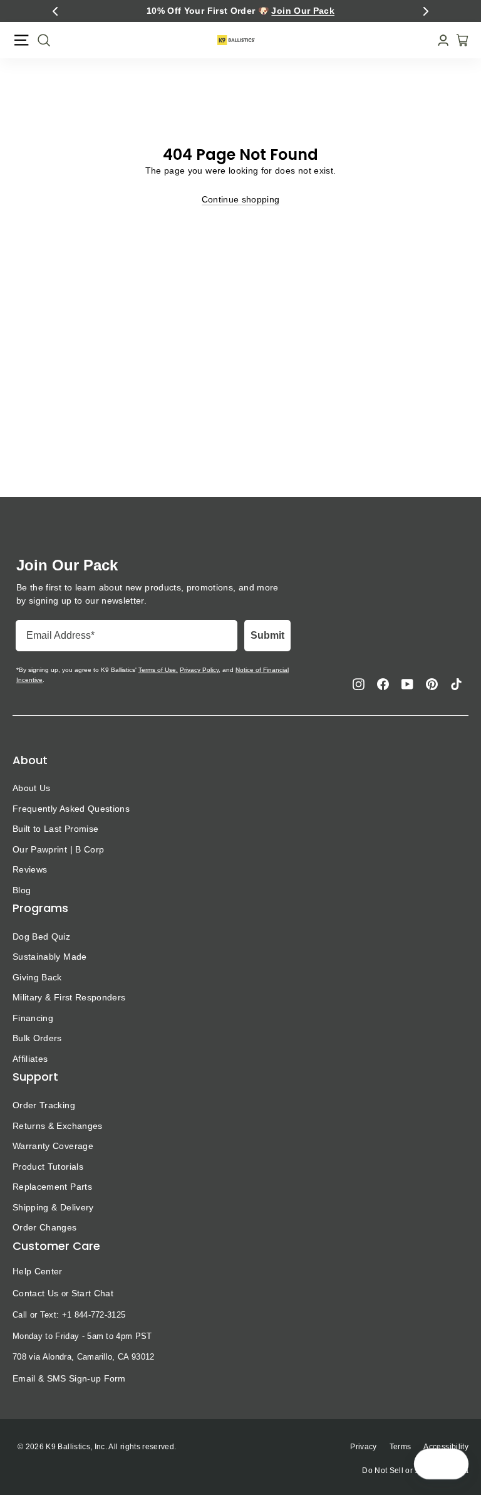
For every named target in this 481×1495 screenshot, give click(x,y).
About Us (32, 788)
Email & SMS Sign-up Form (69, 1378)
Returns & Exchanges (58, 1126)
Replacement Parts (52, 1187)
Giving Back (37, 977)
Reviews (30, 869)
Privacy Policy (199, 669)
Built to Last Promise (55, 829)
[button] (55, 11)
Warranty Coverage (53, 1146)
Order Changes (45, 1227)
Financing (33, 1018)
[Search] (40, 40)
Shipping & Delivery (53, 1207)
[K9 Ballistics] (236, 40)
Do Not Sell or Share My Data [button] (415, 1470)
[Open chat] (453, 1464)
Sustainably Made (50, 957)
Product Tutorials (48, 1167)
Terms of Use (157, 669)
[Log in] (439, 40)
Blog (22, 890)
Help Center (38, 1271)
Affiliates (30, 1059)
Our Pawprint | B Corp (58, 849)
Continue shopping (241, 199)
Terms (400, 1446)
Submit (267, 635)
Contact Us (35, 1293)
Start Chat (92, 1293)
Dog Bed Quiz (41, 936)
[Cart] (458, 40)
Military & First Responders (69, 997)
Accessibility (445, 1446)
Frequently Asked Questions (71, 809)
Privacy (363, 1446)
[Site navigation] (21, 40)
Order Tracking (44, 1105)
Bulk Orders (37, 1038)
